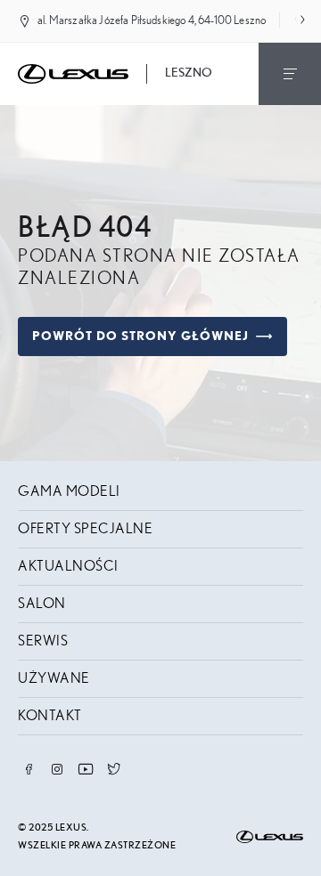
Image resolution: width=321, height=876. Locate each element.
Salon (42, 603)
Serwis (43, 641)
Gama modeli (69, 491)
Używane (54, 678)
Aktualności (68, 566)
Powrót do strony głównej (140, 336)
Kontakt (50, 716)
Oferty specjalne (85, 529)
